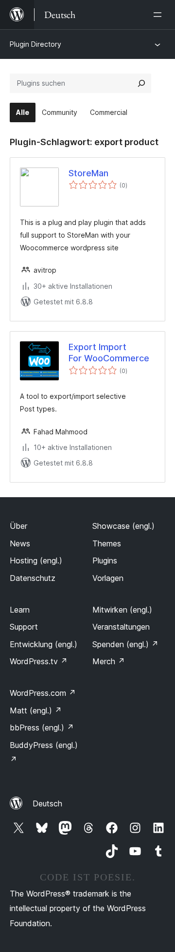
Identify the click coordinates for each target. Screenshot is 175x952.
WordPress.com (43, 693)
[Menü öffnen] (159, 14)
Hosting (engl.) (36, 560)
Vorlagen (107, 578)
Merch (108, 661)
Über (18, 526)
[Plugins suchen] (141, 83)
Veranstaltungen (121, 627)
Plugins (104, 560)
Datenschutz (32, 578)
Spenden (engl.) (125, 644)
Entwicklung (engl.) (43, 644)
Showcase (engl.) (123, 526)
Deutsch (47, 803)
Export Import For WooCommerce (109, 352)
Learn (20, 610)
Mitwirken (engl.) (122, 610)
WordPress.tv (39, 661)
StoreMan (88, 173)
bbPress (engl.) (42, 727)
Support (24, 627)
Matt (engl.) (36, 710)
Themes (106, 543)
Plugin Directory (35, 44)
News (20, 543)
